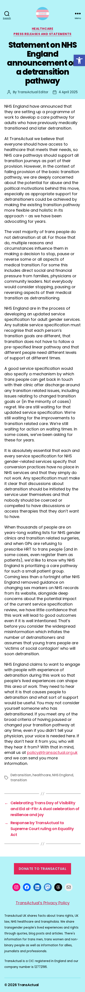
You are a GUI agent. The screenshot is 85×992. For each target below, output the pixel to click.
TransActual (28, 984)
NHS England (62, 775)
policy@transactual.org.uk (52, 752)
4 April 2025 (68, 92)
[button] (79, 60)
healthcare (41, 775)
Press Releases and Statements (42, 34)
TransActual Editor (32, 92)
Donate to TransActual (42, 868)
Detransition (20, 775)
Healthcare (42, 29)
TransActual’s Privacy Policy (43, 903)
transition (18, 780)
